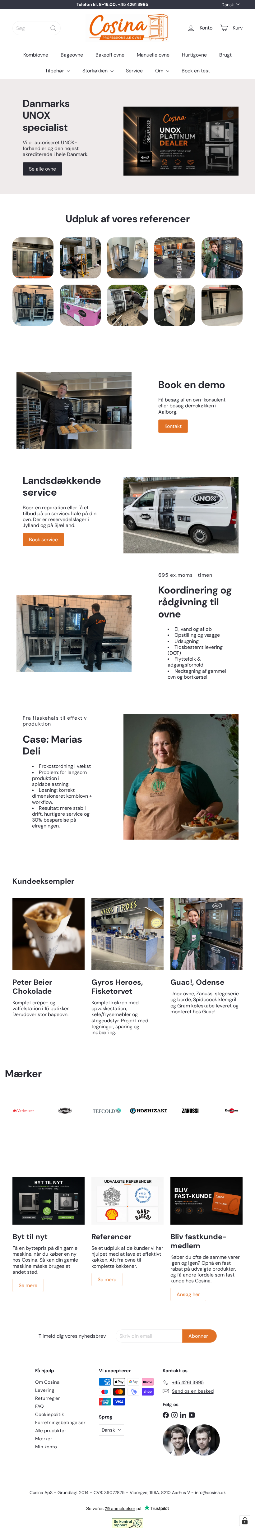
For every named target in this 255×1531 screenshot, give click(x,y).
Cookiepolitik (49, 1414)
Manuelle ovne (153, 55)
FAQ (39, 1406)
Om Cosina (47, 1382)
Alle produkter (50, 1431)
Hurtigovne (194, 55)
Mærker (43, 1439)
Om (160, 70)
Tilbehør (55, 70)
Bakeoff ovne (109, 55)
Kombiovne (35, 55)
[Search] (53, 28)
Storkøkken (95, 70)
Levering (44, 1390)
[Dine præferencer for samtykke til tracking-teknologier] (244, 1520)
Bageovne (72, 55)
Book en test (196, 70)
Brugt (225, 55)
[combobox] (36, 28)
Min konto (46, 1447)
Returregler (47, 1398)
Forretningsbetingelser (60, 1422)
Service (134, 70)
